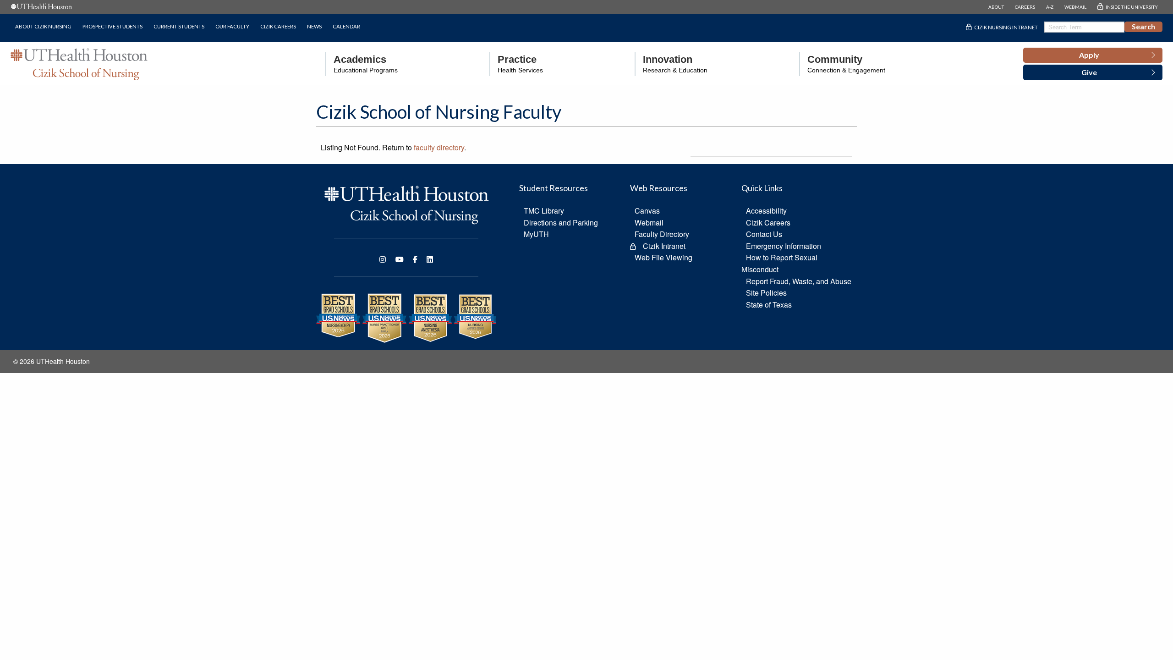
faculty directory (439, 147)
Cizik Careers (278, 26)
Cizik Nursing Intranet (1006, 27)
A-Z (1049, 7)
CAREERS (1025, 7)
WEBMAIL (1075, 7)
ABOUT (996, 7)
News (314, 26)
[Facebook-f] (415, 259)
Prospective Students (112, 26)
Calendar (346, 26)
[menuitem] (361, 64)
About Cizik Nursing (43, 26)
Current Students (178, 26)
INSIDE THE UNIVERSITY (1132, 7)
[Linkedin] (430, 259)
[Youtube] (399, 259)
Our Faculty (232, 26)
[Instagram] (382, 259)
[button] (1092, 55)
